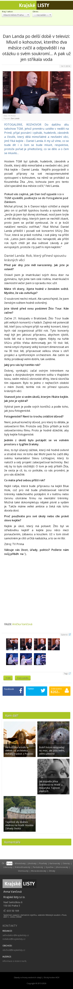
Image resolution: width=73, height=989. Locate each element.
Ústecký (66, 863)
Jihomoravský (62, 867)
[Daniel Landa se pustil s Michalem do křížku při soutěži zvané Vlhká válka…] (16, 659)
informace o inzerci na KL (15, 961)
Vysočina (49, 867)
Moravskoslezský (38, 871)
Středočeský (20, 863)
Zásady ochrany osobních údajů (28, 977)
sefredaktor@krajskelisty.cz (16, 935)
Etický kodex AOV (51, 977)
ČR (3, 863)
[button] (16, 15)
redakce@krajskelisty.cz (14, 939)
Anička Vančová (22, 624)
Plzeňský (43, 863)
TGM (8, 677)
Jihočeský (32, 863)
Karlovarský (55, 863)
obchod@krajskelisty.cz (14, 950)
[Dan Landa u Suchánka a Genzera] (16, 645)
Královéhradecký (22, 867)
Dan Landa (22, 677)
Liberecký (7, 867)
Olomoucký (23, 871)
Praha (9, 863)
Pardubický (38, 867)
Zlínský (52, 871)
